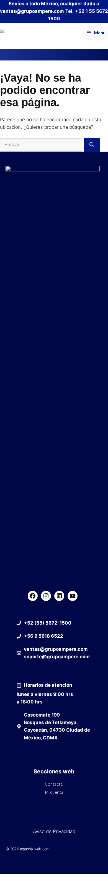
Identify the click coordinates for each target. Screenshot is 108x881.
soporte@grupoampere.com (57, 656)
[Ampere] (11, 32)
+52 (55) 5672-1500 (47, 623)
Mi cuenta (54, 792)
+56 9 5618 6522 (43, 636)
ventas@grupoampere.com (32, 11)
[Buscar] (92, 145)
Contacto (54, 784)
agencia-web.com (35, 848)
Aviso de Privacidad (54, 831)
